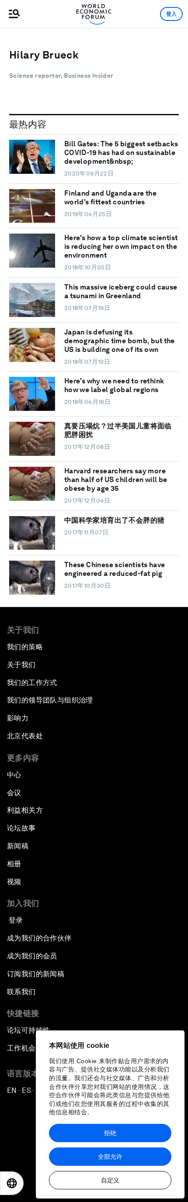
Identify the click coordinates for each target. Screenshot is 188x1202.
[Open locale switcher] (11, 1183)
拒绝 (110, 1133)
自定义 (110, 1180)
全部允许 (110, 1156)
